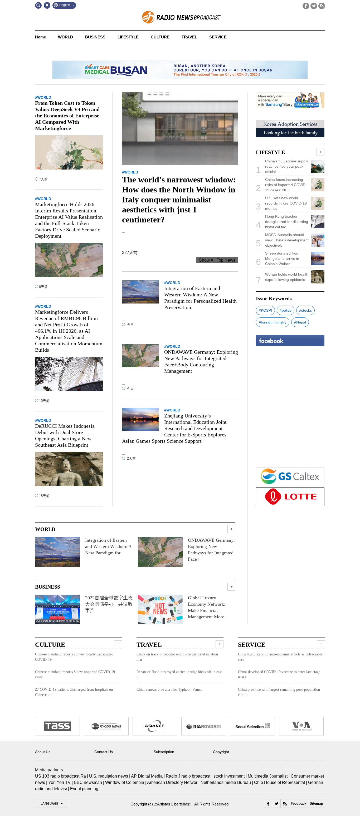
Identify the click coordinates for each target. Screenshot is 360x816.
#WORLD (130, 172)
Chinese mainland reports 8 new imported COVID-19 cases (75, 674)
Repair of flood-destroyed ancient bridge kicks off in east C (179, 674)
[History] (47, 5)
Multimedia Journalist (268, 776)
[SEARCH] (38, 5)
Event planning (84, 789)
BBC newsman (88, 782)
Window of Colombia (124, 782)
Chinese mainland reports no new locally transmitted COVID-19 (74, 656)
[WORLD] (231, 529)
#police (285, 310)
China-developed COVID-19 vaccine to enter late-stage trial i (279, 674)
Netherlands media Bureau (226, 782)
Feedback (298, 803)
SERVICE (218, 37)
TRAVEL (189, 37)
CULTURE (160, 37)
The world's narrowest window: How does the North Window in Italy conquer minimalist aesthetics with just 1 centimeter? (179, 199)
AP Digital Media (147, 776)
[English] (51, 803)
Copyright (221, 752)
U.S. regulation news (108, 776)
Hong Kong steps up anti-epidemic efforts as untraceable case (280, 656)
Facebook (306, 6)
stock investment (229, 776)
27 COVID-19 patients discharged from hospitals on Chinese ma (74, 692)
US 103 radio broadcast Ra (60, 776)
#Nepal (300, 322)
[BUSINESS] (231, 587)
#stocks (305, 310)
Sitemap (316, 803)
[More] (118, 644)
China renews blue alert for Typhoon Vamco (169, 689)
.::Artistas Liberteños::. (173, 804)
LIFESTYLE (128, 37)
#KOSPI (265, 310)
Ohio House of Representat (279, 782)
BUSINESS (95, 37)
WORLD (65, 37)
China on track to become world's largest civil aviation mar (177, 656)
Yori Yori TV (59, 782)
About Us (42, 752)
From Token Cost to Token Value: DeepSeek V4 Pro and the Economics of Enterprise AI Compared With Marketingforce (67, 115)
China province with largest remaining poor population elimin (279, 692)
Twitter (313, 6)
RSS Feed (321, 6)
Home (40, 37)
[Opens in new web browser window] (57, 720)
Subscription (164, 752)
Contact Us (103, 752)
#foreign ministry (272, 322)
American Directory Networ (172, 782)
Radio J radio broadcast (188, 776)
